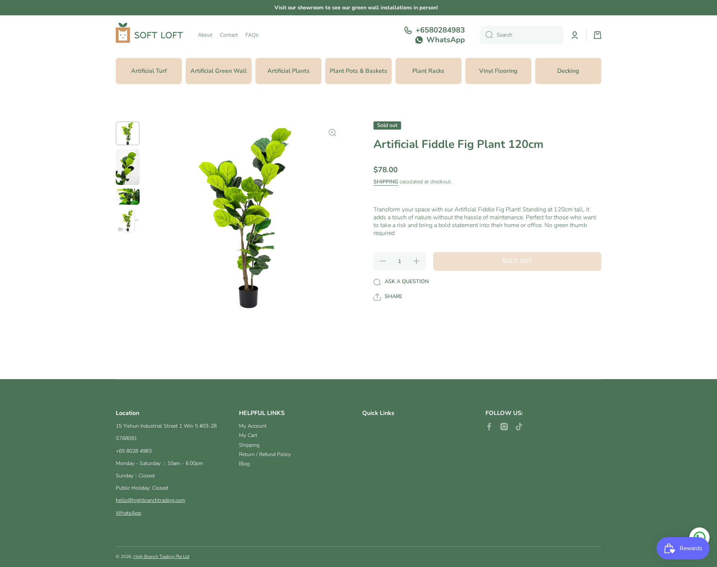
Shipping (385, 182)
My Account (253, 426)
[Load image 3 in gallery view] (128, 197)
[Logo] (149, 35)
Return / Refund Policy (265, 454)
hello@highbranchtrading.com (150, 500)
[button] (597, 35)
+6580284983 (440, 30)
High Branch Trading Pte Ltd (161, 557)
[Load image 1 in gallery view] (128, 133)
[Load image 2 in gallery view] (128, 167)
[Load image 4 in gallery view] (128, 220)
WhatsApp (128, 513)
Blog (244, 463)
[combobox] (522, 35)
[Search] (486, 35)
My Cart (248, 435)
